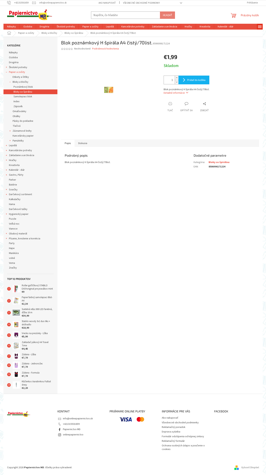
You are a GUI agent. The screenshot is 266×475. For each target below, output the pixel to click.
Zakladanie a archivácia (21, 155)
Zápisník (18, 106)
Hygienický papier (19, 214)
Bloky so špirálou (23, 92)
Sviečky (13, 189)
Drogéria (13, 62)
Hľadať (167, 15)
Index (16, 101)
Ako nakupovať (107, 3)
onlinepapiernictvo (73, 434)
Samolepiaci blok (23, 96)
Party (12, 243)
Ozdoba (13, 57)
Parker (12, 180)
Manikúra (14, 253)
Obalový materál (18, 233)
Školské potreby (18, 67)
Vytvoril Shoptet (250, 467)
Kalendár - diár (17, 170)
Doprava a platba (171, 432)
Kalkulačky (14, 199)
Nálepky (13, 52)
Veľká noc (14, 224)
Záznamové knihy (22, 131)
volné (12, 258)
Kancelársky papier (23, 136)
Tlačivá (16, 126)
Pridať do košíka (196, 79)
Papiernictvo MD (71, 429)
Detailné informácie (174, 93)
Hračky (12, 160)
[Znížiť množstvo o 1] (176, 82)
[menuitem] (11, 27)
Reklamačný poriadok (173, 427)
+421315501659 (71, 424)
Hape (12, 248)
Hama (12, 204)
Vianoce (13, 229)
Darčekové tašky (18, 209)
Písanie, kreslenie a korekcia (24, 238)
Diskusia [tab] (82, 143)
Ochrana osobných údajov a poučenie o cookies (183, 447)
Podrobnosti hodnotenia (105, 49)
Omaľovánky (19, 111)
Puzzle (12, 219)
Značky (13, 268)
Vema (12, 263)
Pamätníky (18, 141)
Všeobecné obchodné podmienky (141, 3)
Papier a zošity (17, 72)
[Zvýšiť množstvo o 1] (176, 78)
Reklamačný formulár (173, 441)
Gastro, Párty (16, 175)
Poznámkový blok (23, 87)
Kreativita (14, 165)
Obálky (16, 116)
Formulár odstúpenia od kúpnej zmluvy (183, 436)
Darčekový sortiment (20, 194)
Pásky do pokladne (23, 121)
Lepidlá (13, 145)
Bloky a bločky (20, 82)
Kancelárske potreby (20, 150)
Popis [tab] (68, 143)
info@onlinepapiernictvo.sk (78, 418)
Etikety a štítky (21, 77)
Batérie (13, 185)
